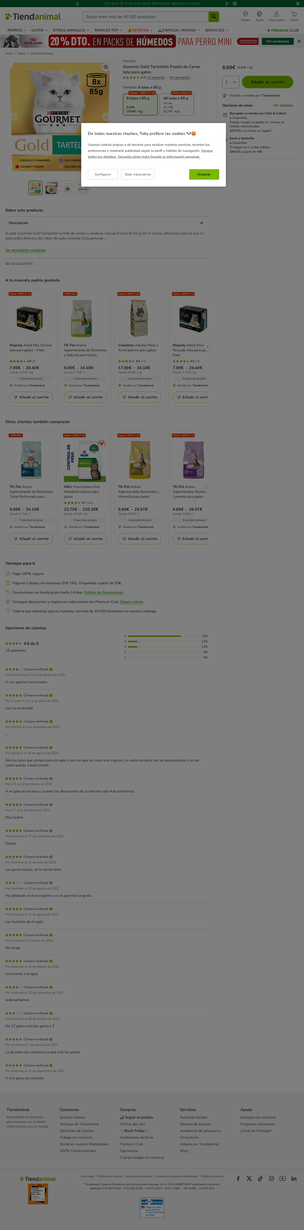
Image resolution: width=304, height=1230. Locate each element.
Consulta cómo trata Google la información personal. (159, 156)
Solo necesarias (138, 174)
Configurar (103, 174)
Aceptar (204, 174)
